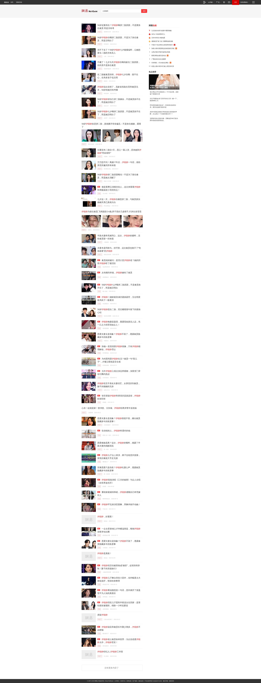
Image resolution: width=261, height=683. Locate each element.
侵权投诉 (171, 681)
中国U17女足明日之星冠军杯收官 (162, 45)
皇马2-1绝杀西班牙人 (158, 34)
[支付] (224, 2)
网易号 (100, 32)
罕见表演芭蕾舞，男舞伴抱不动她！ (121, 504)
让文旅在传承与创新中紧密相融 (161, 30)
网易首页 (6, 2)
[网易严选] (218, 2)
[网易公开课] (211, 2)
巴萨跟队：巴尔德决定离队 (160, 63)
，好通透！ (105, 516)
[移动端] (204, 2)
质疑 (102, 614)
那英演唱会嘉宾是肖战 (159, 55)
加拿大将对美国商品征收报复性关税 (163, 48)
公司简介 (116, 681)
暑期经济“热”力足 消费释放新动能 (162, 41)
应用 (12, 2)
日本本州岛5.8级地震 (158, 38)
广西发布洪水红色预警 (159, 59)
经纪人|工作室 (110, 651)
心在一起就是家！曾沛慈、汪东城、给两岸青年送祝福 (109, 408)
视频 (99, 193)
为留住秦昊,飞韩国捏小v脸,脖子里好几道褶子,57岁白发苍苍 (111, 211)
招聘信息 (129, 681)
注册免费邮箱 (244, 2)
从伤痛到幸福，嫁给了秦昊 (116, 272)
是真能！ (104, 553)
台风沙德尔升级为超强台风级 (161, 52)
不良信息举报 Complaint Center (153, 681)
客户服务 (135, 681)
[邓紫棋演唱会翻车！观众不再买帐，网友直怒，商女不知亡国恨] (164, 82)
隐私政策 (141, 681)
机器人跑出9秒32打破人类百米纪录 (163, 66)
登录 (235, 2)
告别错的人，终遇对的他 (115, 430)
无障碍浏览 (19, 2)
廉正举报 (165, 681)
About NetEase (109, 681)
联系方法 (123, 681)
